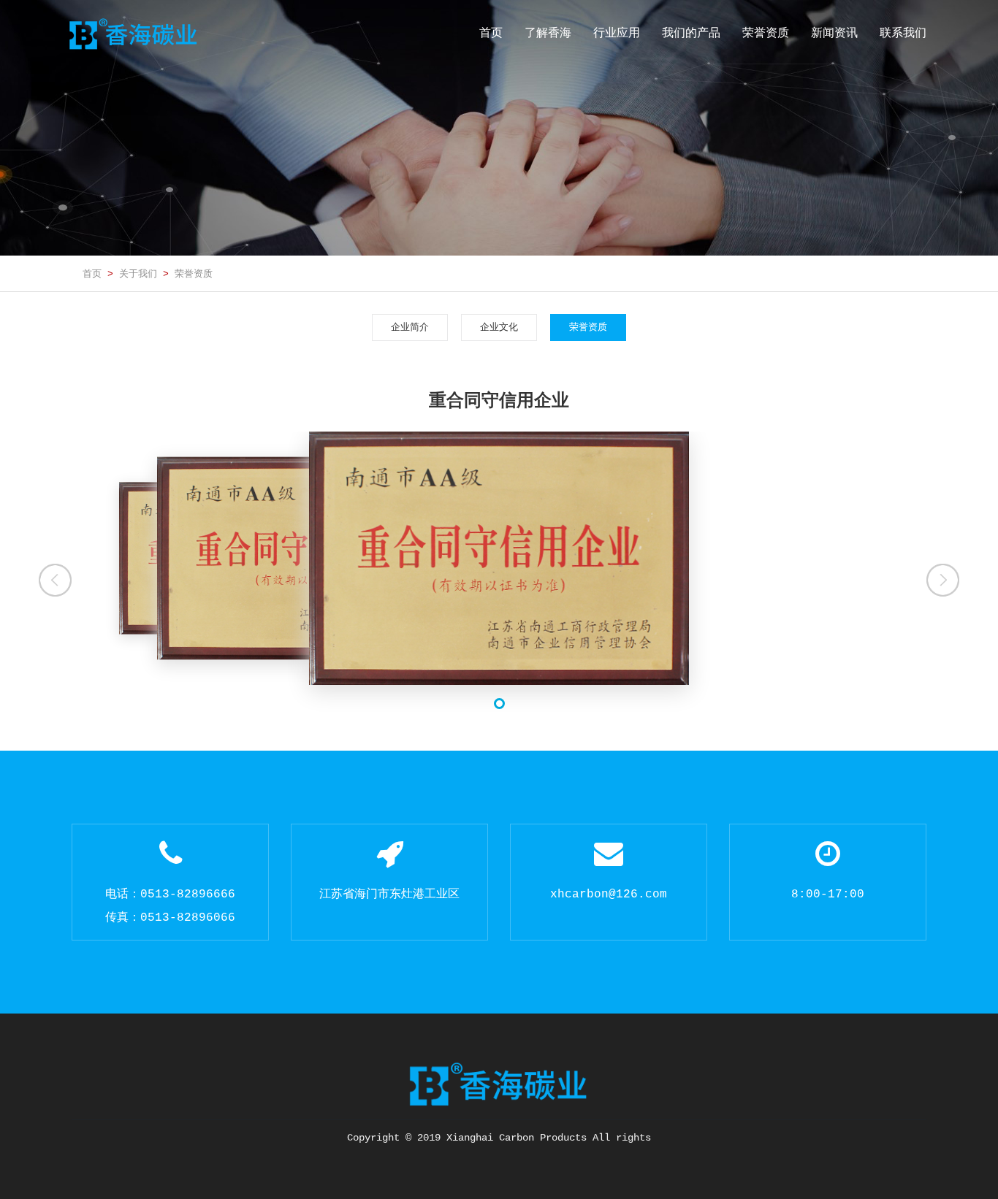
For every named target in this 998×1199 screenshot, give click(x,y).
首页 (491, 32)
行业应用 (616, 32)
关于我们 (138, 273)
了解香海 (548, 32)
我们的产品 (691, 32)
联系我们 (903, 32)
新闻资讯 (834, 32)
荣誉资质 (765, 32)
